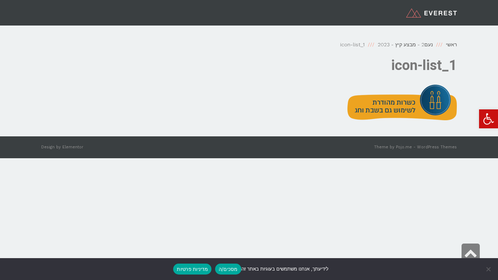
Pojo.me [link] (404, 147)
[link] (488, 118)
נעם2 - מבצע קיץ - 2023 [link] (405, 44)
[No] (489, 269)
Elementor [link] (72, 147)
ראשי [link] (451, 44)
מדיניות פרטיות (192, 269)
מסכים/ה (228, 269)
